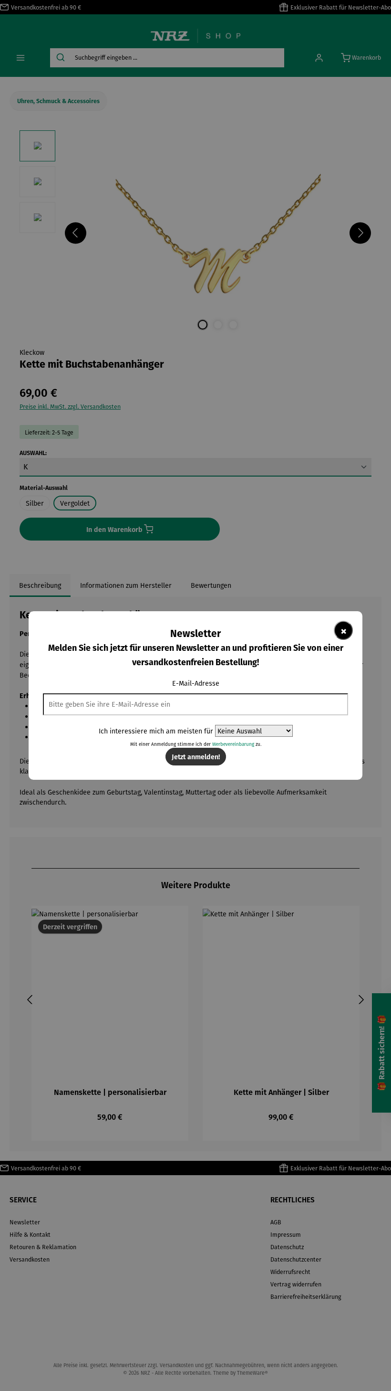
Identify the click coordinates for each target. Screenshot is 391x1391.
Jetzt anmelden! (196, 756)
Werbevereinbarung (233, 744)
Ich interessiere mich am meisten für (156, 731)
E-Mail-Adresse (195, 683)
